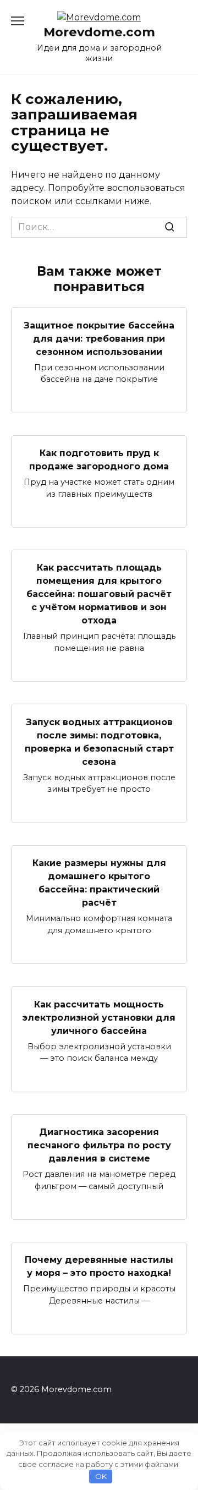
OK (101, 1476)
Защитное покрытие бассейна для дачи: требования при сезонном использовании (99, 338)
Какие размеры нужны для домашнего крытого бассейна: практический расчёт (99, 883)
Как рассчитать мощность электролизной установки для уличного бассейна (99, 1017)
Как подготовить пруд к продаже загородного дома (99, 460)
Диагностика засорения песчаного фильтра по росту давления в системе (99, 1145)
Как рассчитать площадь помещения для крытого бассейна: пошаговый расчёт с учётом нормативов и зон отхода (99, 594)
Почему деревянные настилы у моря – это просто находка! (99, 1266)
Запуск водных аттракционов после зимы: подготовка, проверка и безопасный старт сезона (99, 741)
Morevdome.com (99, 32)
